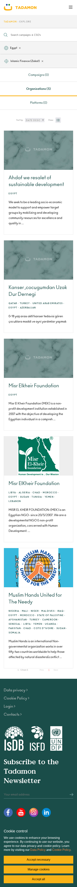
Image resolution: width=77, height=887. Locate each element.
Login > (9, 706)
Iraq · (61, 611)
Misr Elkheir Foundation (34, 385)
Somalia (15, 633)
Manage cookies (39, 869)
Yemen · (50, 497)
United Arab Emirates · (48, 303)
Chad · (37, 493)
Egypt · (14, 308)
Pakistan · (15, 628)
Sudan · (25, 497)
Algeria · (25, 493)
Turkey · (26, 303)
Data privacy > (16, 690)
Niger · (36, 611)
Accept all (38, 879)
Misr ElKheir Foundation (34, 483)
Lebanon (15, 501)
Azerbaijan (28, 308)
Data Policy (38, 849)
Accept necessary (38, 859)
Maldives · (48, 611)
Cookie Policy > (16, 698)
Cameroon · (50, 620)
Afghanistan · (19, 620)
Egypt (13, 48)
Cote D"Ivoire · (45, 628)
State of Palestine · (51, 615)
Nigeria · (15, 611)
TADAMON (10, 22)
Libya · (13, 493)
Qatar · (14, 303)
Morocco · (51, 493)
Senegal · (15, 624)
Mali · (26, 611)
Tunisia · (38, 497)
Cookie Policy (61, 849)
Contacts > (13, 714)
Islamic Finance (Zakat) (25, 61)
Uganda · (51, 624)
